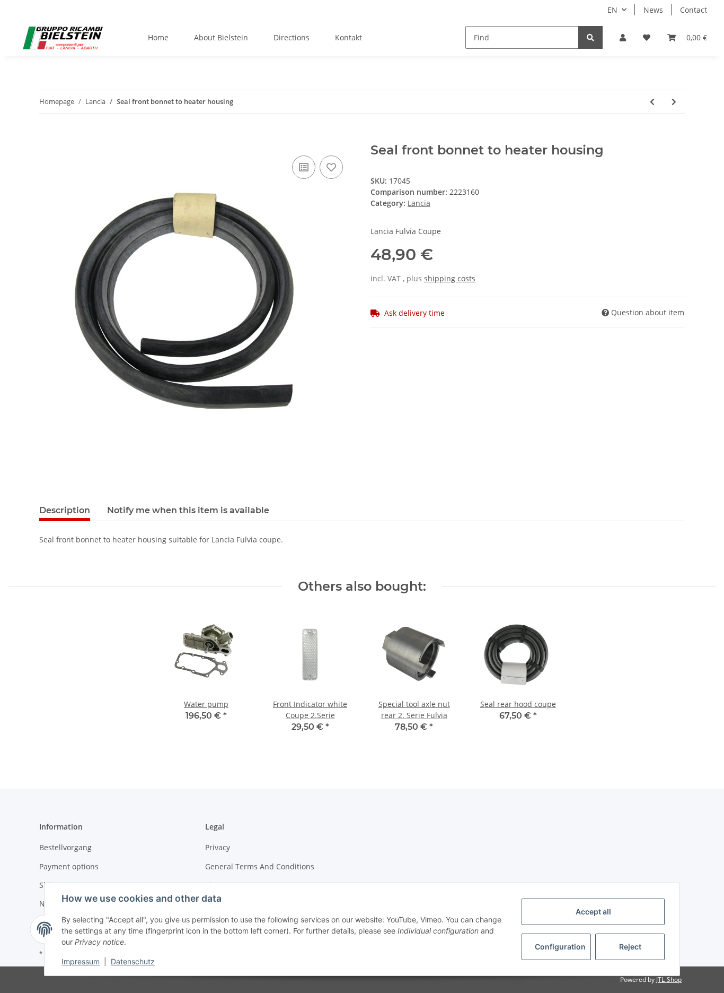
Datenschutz (133, 961)
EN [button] (612, 10)
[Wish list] (646, 37)
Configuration (560, 946)
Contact (693, 10)
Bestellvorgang (65, 847)
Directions (291, 37)
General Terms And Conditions (259, 866)
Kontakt (348, 37)
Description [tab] (64, 510)
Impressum (80, 961)
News (653, 10)
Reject (630, 946)
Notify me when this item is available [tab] (188, 510)
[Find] (590, 37)
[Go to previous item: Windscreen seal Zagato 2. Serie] (652, 101)
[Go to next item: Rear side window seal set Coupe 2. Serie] (674, 101)
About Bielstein (221, 37)
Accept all (593, 911)
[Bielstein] (65, 38)
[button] (622, 37)
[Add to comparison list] (303, 167)
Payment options (69, 866)
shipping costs (449, 278)
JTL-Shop (669, 979)
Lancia (419, 203)
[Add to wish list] (331, 167)
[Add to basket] (47, 137)
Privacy (217, 847)
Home (158, 37)
